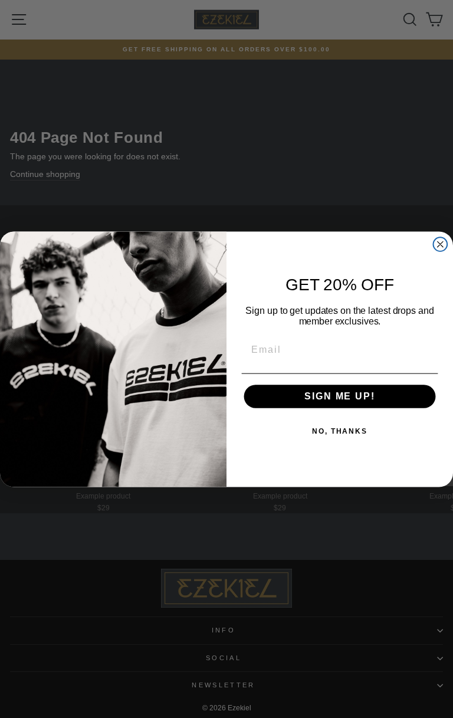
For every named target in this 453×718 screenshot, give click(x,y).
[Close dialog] (441, 244)
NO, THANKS (339, 431)
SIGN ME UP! (339, 396)
